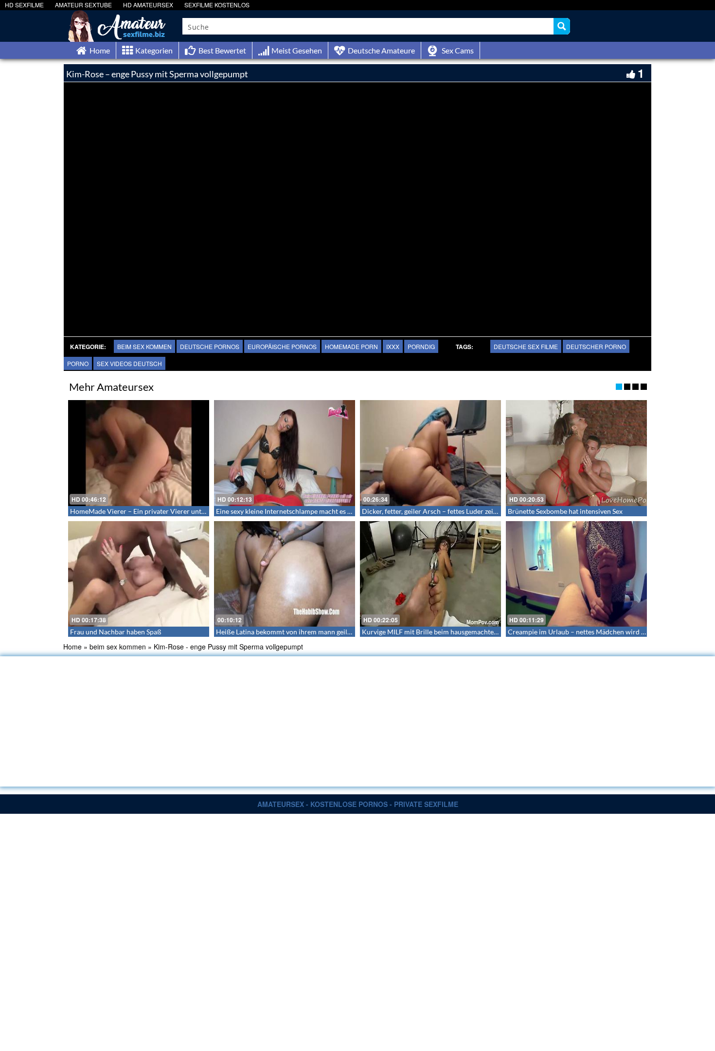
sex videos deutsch (129, 363)
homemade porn (351, 346)
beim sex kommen (144, 346)
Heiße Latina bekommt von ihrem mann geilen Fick (292, 632)
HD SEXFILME (24, 4)
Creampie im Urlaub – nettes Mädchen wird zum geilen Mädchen (605, 632)
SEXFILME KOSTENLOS (217, 4)
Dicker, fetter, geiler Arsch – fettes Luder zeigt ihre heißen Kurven (460, 511)
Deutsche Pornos (209, 346)
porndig (421, 346)
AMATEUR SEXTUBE (83, 4)
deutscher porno (596, 346)
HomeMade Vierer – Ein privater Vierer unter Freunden (154, 511)
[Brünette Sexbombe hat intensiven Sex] (576, 453)
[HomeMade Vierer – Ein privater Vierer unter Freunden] (138, 453)
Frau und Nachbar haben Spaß (115, 632)
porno (78, 363)
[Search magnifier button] (562, 26)
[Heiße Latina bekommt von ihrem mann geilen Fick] (284, 574)
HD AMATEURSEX (148, 4)
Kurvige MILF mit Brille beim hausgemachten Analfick (443, 632)
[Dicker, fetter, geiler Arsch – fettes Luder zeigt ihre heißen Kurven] (430, 453)
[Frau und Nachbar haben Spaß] (138, 574)
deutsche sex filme (526, 346)
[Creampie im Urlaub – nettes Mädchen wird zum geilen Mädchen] (576, 574)
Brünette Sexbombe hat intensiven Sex (565, 511)
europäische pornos (282, 346)
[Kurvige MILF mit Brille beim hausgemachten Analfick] (430, 574)
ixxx (392, 346)
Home (72, 646)
